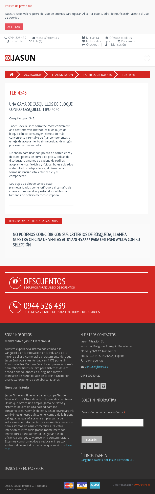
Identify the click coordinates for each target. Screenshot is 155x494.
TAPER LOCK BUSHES (97, 75)
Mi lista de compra (98, 41)
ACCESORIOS (33, 75)
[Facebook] (83, 386)
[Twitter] (90, 386)
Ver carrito (128, 41)
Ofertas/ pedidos (120, 38)
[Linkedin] (96, 386)
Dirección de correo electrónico (104, 412)
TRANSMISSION (62, 75)
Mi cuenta (92, 38)
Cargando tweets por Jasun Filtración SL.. (107, 460)
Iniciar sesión (117, 44)
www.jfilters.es (142, 485)
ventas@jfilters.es (48, 38)
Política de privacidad (18, 6)
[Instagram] (103, 386)
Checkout (92, 44)
